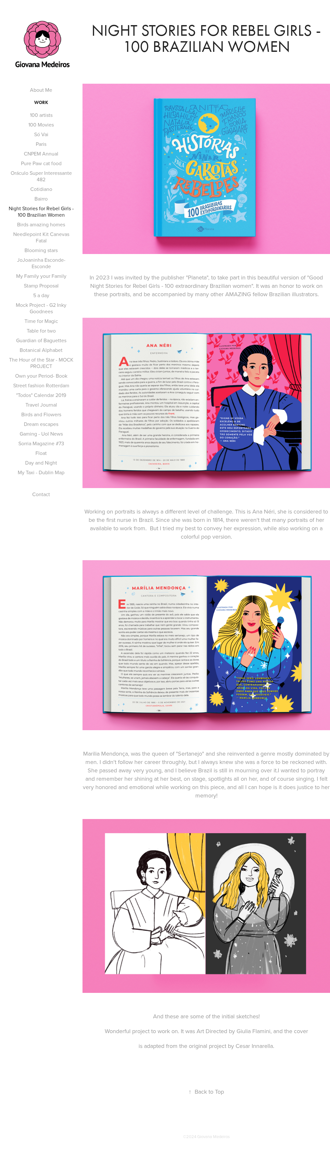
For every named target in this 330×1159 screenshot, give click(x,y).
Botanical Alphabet (41, 349)
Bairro (41, 198)
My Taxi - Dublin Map (41, 472)
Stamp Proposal (41, 285)
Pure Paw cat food (41, 163)
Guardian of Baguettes (41, 340)
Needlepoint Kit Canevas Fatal (41, 237)
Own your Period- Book (41, 375)
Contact (41, 494)
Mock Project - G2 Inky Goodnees (41, 308)
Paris (41, 143)
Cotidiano (41, 189)
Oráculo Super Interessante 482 (41, 176)
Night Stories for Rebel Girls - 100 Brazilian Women (41, 211)
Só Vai (41, 134)
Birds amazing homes (41, 224)
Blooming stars (41, 250)
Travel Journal (41, 404)
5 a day (41, 295)
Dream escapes (41, 424)
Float (41, 453)
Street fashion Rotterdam (41, 385)
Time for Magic (41, 321)
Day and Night (41, 462)
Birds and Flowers (41, 414)
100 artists (41, 114)
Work (41, 102)
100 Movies (41, 124)
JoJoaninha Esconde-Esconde (41, 263)
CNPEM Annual (41, 153)
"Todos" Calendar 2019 (41, 395)
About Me (41, 89)
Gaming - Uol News (41, 433)
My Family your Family (41, 275)
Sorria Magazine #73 (41, 443)
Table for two (41, 330)
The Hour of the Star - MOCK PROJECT (41, 363)
